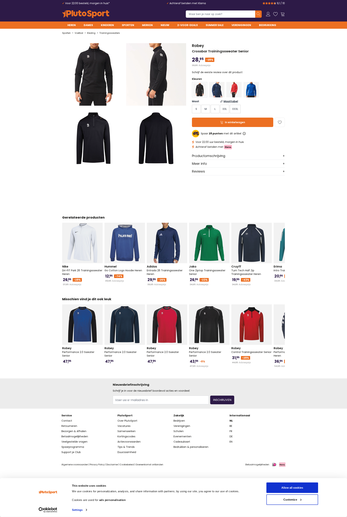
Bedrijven (179, 421)
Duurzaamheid (126, 452)
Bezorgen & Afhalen (73, 431)
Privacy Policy (97, 464)
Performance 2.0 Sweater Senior (78, 351)
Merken (147, 25)
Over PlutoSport (127, 421)
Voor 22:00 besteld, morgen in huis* (87, 3)
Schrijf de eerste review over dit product (217, 72)
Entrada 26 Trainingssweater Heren (165, 270)
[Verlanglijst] (275, 14)
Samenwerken (126, 431)
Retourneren (69, 426)
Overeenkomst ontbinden (149, 464)
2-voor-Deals (187, 25)
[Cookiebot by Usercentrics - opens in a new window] (48, 510)
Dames (88, 25)
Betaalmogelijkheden (74, 436)
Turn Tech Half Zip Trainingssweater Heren (246, 270)
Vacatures (123, 426)
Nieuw (165, 25)
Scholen (179, 431)
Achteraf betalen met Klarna (188, 3)
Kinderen (107, 25)
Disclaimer (112, 464)
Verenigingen (241, 25)
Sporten (128, 25)
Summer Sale (215, 25)
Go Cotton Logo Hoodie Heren (123, 268)
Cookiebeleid (127, 464)
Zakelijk (179, 415)
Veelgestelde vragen (74, 441)
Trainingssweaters (109, 33)
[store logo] (85, 14)
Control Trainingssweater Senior (251, 350)
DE (231, 436)
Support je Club (71, 452)
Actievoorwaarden (129, 441)
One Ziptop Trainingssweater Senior (207, 270)
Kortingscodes (126, 436)
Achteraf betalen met (210, 147)
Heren (71, 25)
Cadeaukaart (182, 441)
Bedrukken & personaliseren (191, 447)
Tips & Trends (126, 447)
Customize (290, 499)
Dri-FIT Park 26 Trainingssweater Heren (82, 270)
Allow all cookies (292, 487)
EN (231, 441)
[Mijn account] (268, 14)
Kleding (91, 33)
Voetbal (79, 33)
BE (231, 426)
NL (231, 421)
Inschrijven (222, 400)
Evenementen (182, 436)
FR (231, 431)
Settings (77, 509)
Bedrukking (267, 25)
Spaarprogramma (72, 447)
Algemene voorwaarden (74, 464)
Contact (66, 421)
